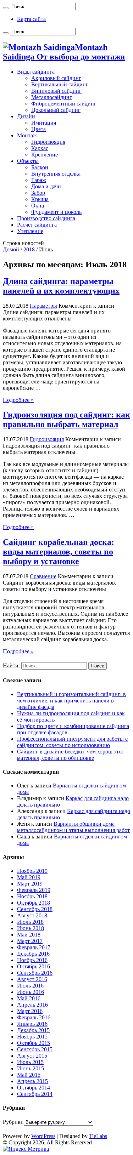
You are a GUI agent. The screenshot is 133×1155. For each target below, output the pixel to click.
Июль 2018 (30, 922)
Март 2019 (30, 884)
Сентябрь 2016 (34, 973)
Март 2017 (30, 941)
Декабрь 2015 (33, 1030)
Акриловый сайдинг (56, 78)
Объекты (28, 161)
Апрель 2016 (32, 1005)
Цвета (38, 129)
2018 (29, 249)
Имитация (43, 123)
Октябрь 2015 (33, 1043)
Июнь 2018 (30, 928)
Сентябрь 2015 (34, 1049)
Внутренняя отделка (56, 174)
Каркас (39, 148)
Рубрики (13, 1122)
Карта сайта (31, 19)
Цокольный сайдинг (56, 110)
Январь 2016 (32, 1024)
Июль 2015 (30, 1062)
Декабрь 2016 (33, 954)
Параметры (43, 306)
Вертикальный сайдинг (59, 84)
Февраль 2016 (33, 1017)
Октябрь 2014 (33, 1088)
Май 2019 (28, 877)
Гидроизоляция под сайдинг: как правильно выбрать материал (66, 419)
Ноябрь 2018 (32, 896)
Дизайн (26, 116)
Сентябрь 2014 (34, 1094)
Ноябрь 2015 (32, 1037)
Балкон (39, 167)
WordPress (43, 1136)
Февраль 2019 (33, 890)
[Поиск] (6, 8)
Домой (11, 249)
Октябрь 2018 (33, 903)
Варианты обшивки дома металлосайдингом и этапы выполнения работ (73, 827)
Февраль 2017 (33, 947)
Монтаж (27, 135)
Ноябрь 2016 (32, 960)
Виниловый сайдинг (56, 91)
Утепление (30, 231)
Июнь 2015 (30, 1068)
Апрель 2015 (32, 1081)
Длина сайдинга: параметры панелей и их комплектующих (61, 286)
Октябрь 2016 (33, 966)
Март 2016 (30, 1011)
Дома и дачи (46, 186)
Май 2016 (28, 998)
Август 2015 (32, 1056)
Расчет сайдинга (37, 225)
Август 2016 (32, 979)
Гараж (38, 180)
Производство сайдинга (46, 218)
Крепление (44, 155)
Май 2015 (28, 1075)
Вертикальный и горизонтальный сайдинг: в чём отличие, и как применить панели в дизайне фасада (71, 700)
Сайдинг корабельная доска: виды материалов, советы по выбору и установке (58, 551)
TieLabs (98, 1136)
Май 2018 (28, 935)
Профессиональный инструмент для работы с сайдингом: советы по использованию (72, 742)
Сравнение (43, 576)
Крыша (40, 199)
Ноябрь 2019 (32, 871)
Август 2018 (32, 915)
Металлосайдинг (51, 97)
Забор (38, 193)
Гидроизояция (48, 142)
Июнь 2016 (30, 992)
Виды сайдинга (36, 72)
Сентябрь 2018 (34, 909)
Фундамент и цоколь (56, 212)
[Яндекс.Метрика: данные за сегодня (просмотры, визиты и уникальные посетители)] (26, 1149)
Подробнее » (18, 400)
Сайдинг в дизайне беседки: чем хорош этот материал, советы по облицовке (70, 755)
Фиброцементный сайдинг (63, 104)
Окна (37, 206)
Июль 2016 (30, 986)
